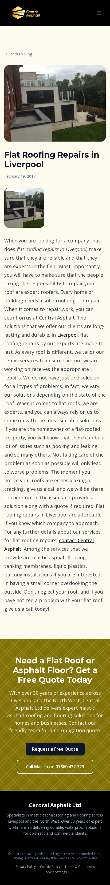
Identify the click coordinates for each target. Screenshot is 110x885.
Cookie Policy (50, 867)
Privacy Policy (25, 867)
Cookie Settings (55, 872)
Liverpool (67, 335)
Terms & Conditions (80, 867)
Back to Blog (21, 53)
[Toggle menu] (99, 12)
